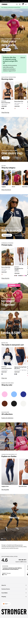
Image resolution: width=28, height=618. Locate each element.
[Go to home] (4, 4)
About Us (3, 585)
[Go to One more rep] (14, 139)
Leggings (3, 186)
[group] (7, 95)
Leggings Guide (5, 486)
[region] (14, 95)
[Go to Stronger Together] (14, 297)
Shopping (3, 596)
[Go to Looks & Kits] (14, 325)
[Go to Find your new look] (14, 31)
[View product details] (7, 104)
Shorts (13, 186)
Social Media (4, 592)
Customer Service (5, 589)
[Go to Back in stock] (14, 216)
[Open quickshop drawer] (12, 98)
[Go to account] (19, 4)
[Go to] (4, 394)
